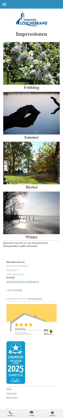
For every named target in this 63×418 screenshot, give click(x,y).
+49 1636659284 (14, 290)
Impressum (11, 393)
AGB (8, 389)
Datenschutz (11, 397)
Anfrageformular (34, 298)
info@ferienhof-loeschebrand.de (22, 281)
